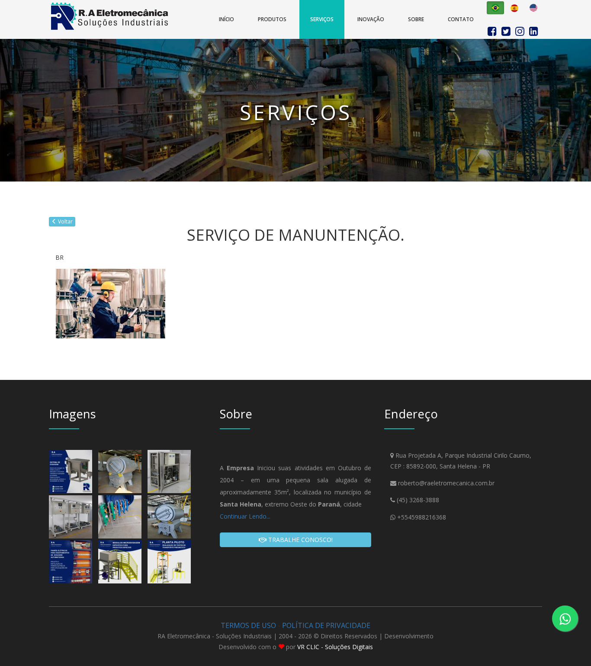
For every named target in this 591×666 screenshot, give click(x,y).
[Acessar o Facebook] (494, 30)
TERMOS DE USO (248, 625)
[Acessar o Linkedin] (533, 30)
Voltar (65, 221)
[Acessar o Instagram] (521, 30)
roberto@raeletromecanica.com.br (446, 483)
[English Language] (533, 7)
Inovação (370, 19)
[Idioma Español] (514, 8)
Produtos (272, 19)
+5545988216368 (421, 517)
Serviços (322, 19)
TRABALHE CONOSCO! (300, 539)
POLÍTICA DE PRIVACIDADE (326, 625)
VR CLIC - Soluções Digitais (335, 647)
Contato (461, 19)
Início (226, 19)
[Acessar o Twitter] (507, 30)
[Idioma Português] (495, 7)
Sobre (416, 19)
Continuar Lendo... (245, 516)
